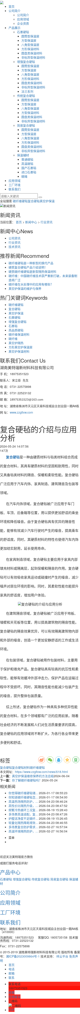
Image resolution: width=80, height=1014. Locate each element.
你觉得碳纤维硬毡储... (23, 793)
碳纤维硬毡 (20, 201)
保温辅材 (23, 155)
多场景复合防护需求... (23, 827)
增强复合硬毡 (26, 61)
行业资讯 (46, 222)
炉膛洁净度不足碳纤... (23, 818)
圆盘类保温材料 (31, 53)
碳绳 (24, 176)
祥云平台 (62, 956)
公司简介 (14, 10)
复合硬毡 (34, 201)
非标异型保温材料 (33, 57)
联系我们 (14, 189)
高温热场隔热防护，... (23, 801)
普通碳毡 (27, 159)
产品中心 (10, 872)
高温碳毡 (27, 163)
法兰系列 (27, 91)
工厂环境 (14, 185)
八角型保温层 (30, 44)
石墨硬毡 (23, 32)
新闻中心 (31, 222)
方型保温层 (28, 40)
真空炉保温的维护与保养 (25, 288)
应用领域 (23, 19)
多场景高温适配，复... (23, 814)
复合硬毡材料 (21, 767)
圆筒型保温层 (30, 36)
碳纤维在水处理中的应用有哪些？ (31, 284)
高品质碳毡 (16, 330)
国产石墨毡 (28, 168)
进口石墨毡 (28, 172)
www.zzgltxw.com (21, 412)
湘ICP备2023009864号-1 (23, 956)
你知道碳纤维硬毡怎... (23, 797)
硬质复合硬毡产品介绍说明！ (28, 267)
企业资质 (23, 23)
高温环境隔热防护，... (23, 831)
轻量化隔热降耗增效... (23, 823)
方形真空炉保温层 (20, 347)
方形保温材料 (30, 49)
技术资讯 (14, 246)
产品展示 (14, 27)
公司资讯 (14, 238)
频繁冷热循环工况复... (23, 810)
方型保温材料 (30, 112)
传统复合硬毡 (26, 95)
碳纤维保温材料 (19, 334)
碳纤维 (13, 338)
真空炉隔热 (16, 343)
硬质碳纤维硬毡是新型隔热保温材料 (32, 271)
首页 (12, 6)
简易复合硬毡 (26, 125)
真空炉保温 (47, 201)
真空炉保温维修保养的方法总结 (33, 776)
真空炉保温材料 (19, 351)
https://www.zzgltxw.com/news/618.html (41, 772)
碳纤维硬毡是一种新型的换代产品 (31, 263)
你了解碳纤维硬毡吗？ (27, 780)
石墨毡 (13, 326)
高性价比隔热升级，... (23, 806)
